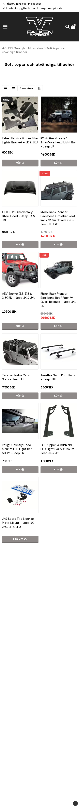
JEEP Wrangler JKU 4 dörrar (25, 48)
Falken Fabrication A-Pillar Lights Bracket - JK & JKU (20, 140)
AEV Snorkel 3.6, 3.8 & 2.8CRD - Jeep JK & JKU (18, 296)
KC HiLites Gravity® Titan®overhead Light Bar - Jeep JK (58, 142)
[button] (73, 27)
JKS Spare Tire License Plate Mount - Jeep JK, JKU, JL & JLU (18, 523)
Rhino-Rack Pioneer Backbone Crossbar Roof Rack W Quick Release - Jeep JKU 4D (58, 218)
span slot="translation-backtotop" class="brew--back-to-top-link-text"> (75, 803)
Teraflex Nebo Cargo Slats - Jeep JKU (16, 377)
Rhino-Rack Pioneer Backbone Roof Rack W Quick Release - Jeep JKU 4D (59, 300)
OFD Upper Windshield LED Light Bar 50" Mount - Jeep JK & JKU (59, 449)
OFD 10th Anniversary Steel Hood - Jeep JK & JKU (18, 216)
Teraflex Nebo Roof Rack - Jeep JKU (58, 377)
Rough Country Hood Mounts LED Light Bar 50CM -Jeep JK (17, 449)
